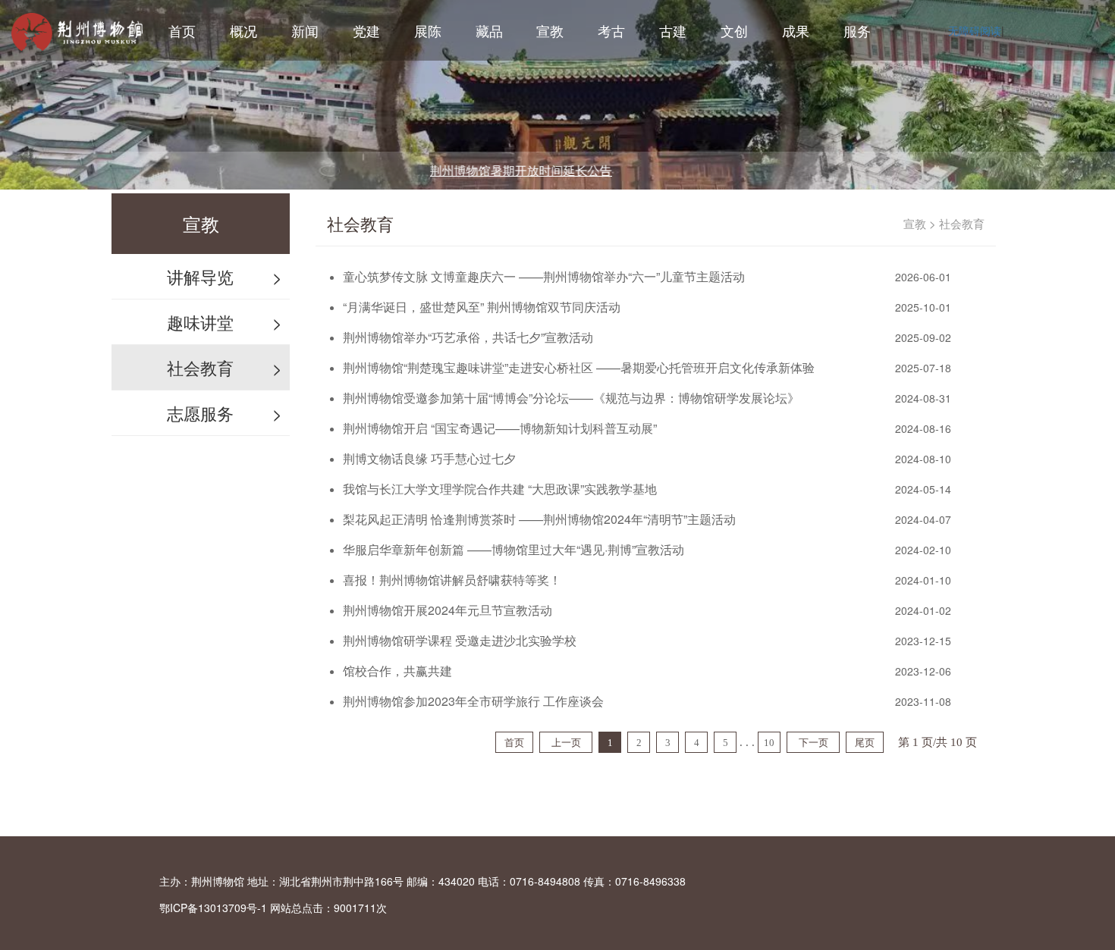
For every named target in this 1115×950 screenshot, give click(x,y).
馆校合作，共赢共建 (397, 670)
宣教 (550, 30)
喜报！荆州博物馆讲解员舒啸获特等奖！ (452, 579)
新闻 (305, 30)
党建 (366, 30)
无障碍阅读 (974, 30)
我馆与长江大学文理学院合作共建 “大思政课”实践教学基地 (500, 488)
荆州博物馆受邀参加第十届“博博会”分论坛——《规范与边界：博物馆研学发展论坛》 (571, 397)
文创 (734, 30)
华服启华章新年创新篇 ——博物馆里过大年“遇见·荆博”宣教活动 (513, 549)
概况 (243, 30)
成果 (795, 30)
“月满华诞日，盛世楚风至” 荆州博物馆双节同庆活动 (481, 306)
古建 (672, 30)
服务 (857, 30)
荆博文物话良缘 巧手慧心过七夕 (429, 458)
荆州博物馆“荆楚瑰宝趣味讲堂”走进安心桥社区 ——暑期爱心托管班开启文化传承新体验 (579, 367)
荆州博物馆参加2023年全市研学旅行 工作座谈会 (473, 701)
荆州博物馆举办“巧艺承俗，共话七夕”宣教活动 (468, 337)
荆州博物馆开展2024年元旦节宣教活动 (447, 610)
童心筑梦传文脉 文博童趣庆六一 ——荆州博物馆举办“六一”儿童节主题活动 (544, 276)
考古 (611, 30)
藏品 (489, 30)
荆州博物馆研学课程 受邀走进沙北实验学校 (459, 640)
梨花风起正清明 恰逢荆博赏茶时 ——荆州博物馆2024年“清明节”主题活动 (539, 519)
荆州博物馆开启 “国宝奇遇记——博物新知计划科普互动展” (500, 428)
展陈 (427, 30)
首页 (182, 30)
